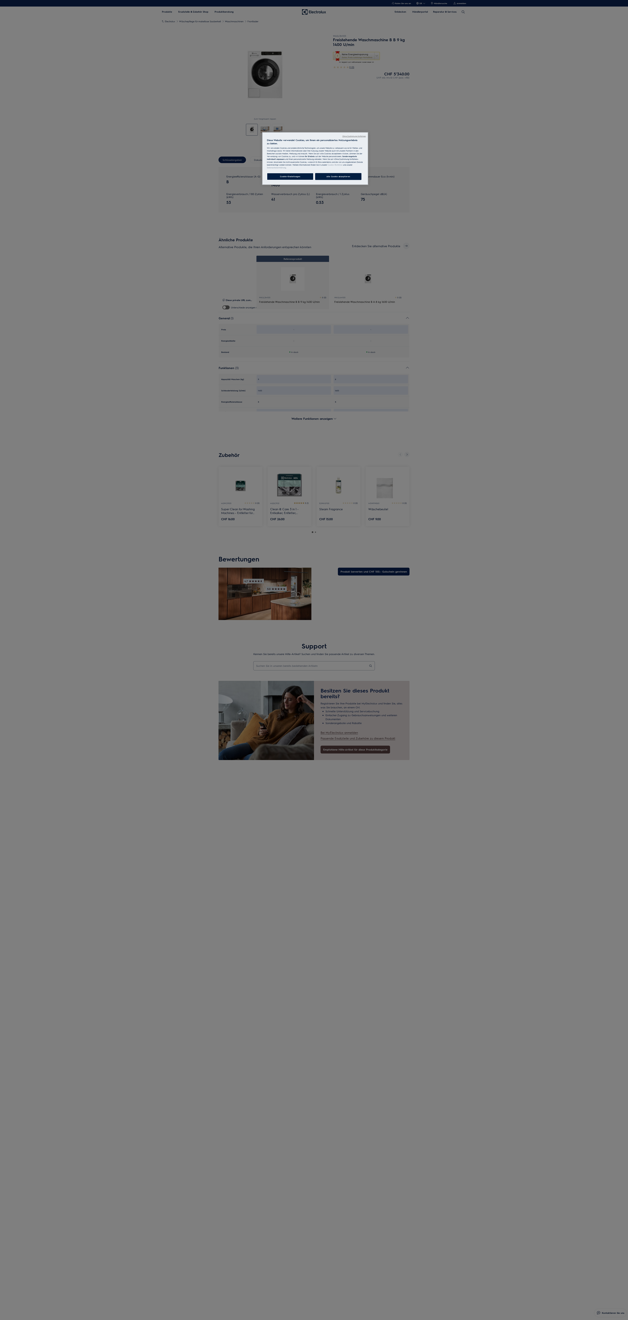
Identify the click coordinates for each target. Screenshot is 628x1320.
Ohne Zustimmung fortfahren (354, 136)
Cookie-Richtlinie (335, 164)
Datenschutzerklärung (276, 167)
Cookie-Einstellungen (290, 176)
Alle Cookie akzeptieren (338, 176)
